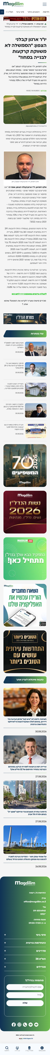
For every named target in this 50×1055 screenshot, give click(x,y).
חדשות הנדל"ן (27, 24)
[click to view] (25, 18)
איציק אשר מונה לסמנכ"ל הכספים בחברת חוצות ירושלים (13, 345)
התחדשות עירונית (36, 943)
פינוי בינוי (41, 935)
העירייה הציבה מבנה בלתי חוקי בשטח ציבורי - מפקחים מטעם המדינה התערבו (14, 386)
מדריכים (41, 951)
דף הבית (39, 24)
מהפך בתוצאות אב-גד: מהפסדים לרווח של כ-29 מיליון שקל (13, 366)
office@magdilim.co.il (35, 902)
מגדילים (44, 91)
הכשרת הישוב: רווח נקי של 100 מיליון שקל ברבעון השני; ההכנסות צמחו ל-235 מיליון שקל (13, 406)
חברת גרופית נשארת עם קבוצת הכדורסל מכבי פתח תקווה (13, 427)
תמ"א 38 (41, 959)
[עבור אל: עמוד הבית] (13, 4)
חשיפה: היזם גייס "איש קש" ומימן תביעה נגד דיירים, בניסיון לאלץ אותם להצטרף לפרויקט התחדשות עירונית (27, 722)
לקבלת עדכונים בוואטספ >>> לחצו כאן (29, 294)
